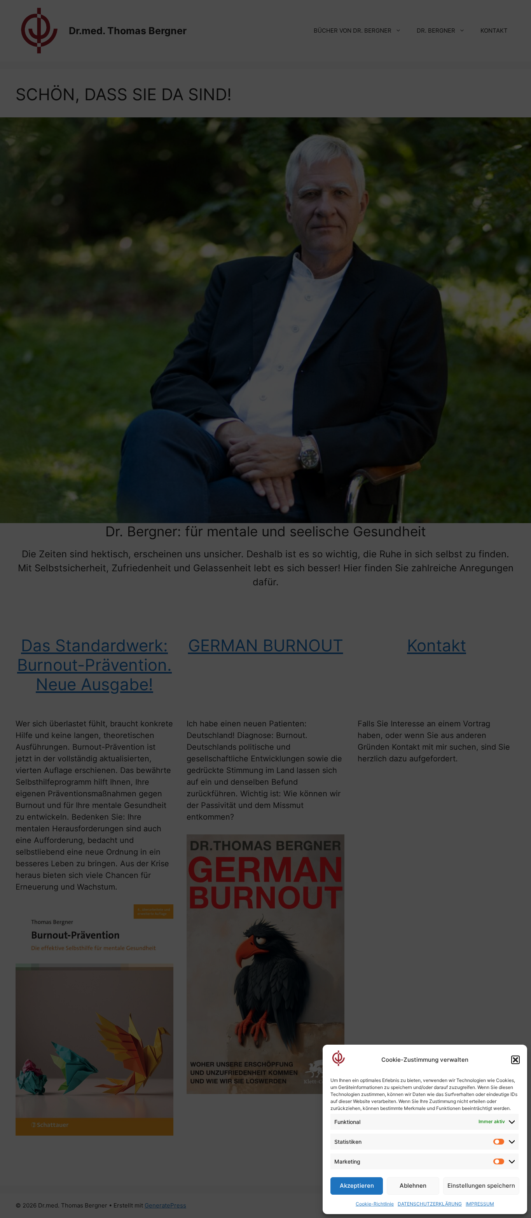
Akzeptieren (357, 1185)
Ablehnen (413, 1185)
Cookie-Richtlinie (375, 1204)
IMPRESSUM (480, 1204)
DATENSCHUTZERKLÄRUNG (430, 1204)
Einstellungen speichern (481, 1185)
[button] (515, 1060)
